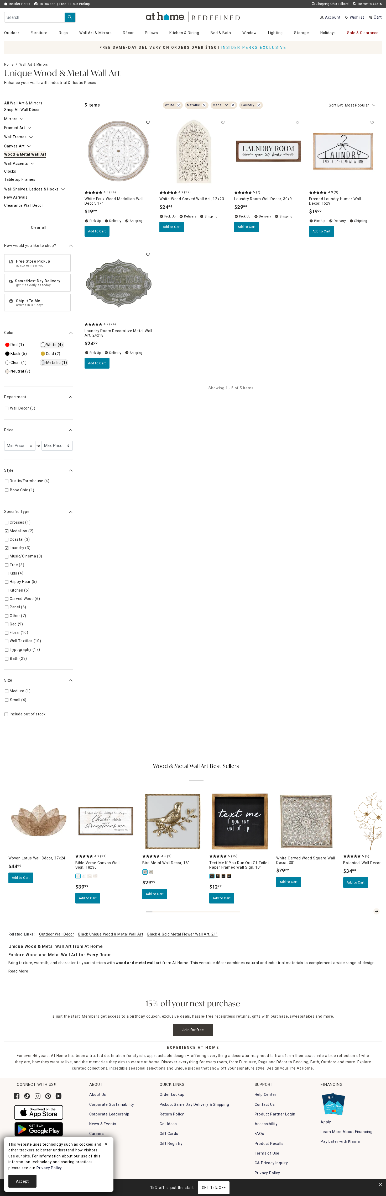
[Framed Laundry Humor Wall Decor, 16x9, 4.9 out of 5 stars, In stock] (343, 151)
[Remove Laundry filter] (259, 105)
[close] (106, 1145)
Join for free (193, 1030)
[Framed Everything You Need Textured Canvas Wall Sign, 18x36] (84, 876)
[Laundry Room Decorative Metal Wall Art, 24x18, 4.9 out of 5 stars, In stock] (119, 283)
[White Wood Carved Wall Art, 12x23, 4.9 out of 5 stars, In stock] (193, 151)
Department (15, 397)
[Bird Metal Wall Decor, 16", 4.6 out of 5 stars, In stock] (172, 821)
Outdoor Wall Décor (56, 934)
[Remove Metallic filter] (204, 105)
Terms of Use (267, 1153)
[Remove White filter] (178, 105)
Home (9, 64)
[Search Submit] (70, 17)
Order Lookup (172, 1094)
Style (9, 470)
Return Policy (172, 1114)
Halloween (47, 4)
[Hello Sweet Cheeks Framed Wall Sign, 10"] (218, 876)
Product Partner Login (275, 1114)
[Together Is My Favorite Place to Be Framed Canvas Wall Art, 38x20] (95, 876)
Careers (96, 1133)
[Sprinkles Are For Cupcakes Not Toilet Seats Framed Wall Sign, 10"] (224, 876)
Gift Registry (171, 1143)
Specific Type (16, 512)
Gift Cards (169, 1133)
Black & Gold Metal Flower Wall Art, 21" (182, 934)
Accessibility (266, 1124)
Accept (22, 1181)
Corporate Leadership (109, 1114)
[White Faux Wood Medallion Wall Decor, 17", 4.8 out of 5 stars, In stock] (119, 151)
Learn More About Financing (347, 1132)
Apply (326, 1122)
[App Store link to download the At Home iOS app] (38, 1112)
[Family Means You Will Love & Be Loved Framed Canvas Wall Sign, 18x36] (90, 876)
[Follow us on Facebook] (16, 1096)
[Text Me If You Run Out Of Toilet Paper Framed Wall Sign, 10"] (212, 876)
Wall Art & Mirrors (33, 64)
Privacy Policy (267, 1173)
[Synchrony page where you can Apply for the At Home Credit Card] (333, 1103)
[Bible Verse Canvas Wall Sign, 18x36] (78, 876)
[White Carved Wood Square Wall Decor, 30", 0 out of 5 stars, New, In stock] (306, 821)
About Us (97, 1094)
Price (9, 430)
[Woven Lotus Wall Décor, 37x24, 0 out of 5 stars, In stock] (38, 821)
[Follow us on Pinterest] (48, 1096)
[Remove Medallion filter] (233, 105)
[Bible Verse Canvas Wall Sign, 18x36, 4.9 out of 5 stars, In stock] (105, 821)
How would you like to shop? (30, 246)
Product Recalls (269, 1143)
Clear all (38, 228)
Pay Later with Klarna (340, 1141)
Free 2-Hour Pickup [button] (74, 4)
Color (9, 333)
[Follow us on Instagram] (37, 1096)
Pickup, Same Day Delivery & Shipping (194, 1104)
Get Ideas (168, 1124)
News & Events (102, 1124)
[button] (193, 16)
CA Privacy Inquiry (271, 1163)
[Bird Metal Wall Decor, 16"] (145, 872)
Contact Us (265, 1104)
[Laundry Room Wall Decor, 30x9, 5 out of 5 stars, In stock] (268, 151)
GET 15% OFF (214, 1188)
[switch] (148, 122)
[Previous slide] (368, 911)
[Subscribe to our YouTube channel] (58, 1096)
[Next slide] (376, 911)
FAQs (259, 1133)
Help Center (266, 1094)
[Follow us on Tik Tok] (27, 1096)
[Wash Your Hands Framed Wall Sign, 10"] (229, 876)
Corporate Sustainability (111, 1104)
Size (8, 680)
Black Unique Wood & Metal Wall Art (110, 934)
